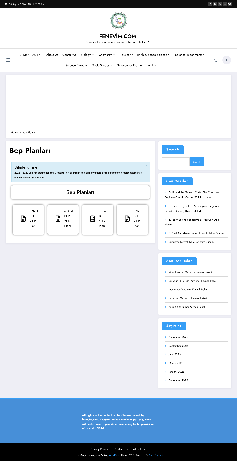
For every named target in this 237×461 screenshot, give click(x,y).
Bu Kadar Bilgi (177, 281)
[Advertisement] (118, 104)
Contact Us (69, 55)
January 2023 (176, 372)
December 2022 (178, 380)
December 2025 (178, 337)
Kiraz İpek (174, 272)
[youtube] (230, 4)
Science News (74, 65)
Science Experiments (188, 55)
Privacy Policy (99, 449)
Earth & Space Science (152, 55)
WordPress (114, 455)
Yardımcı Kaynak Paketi (198, 272)
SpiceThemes (156, 455)
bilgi (171, 307)
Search (172, 149)
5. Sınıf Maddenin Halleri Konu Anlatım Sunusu (197, 233)
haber (172, 298)
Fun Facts (153, 65)
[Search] (215, 60)
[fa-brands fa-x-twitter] (215, 4)
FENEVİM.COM (117, 36)
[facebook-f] (210, 4)
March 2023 (176, 363)
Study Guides (100, 65)
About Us (52, 55)
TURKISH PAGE (28, 55)
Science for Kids (128, 65)
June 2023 (175, 354)
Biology (86, 55)
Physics (124, 55)
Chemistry (105, 55)
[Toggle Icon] (8, 60)
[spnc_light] (226, 60)
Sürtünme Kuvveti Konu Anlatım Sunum (191, 242)
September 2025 (178, 346)
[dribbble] (220, 4)
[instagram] (225, 4)
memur (172, 290)
